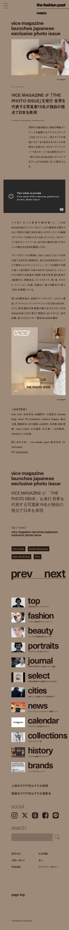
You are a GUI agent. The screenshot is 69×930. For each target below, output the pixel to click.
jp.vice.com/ (22, 452)
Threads (35, 815)
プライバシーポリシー (48, 866)
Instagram (14, 815)
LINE (56, 815)
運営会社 (16, 853)
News (41, 13)
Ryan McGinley (21, 556)
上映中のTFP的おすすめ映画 (29, 786)
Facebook (45, 815)
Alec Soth (18, 549)
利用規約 (16, 866)
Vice (37, 556)
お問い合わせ (18, 860)
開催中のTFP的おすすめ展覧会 (31, 793)
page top (18, 894)
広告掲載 (43, 853)
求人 (40, 860)
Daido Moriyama (38, 549)
